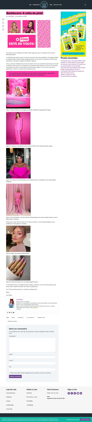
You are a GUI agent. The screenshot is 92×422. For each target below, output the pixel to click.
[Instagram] (11, 312)
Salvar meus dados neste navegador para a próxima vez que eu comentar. (30, 373)
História (29, 393)
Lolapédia (30, 405)
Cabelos (9, 397)
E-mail (11, 360)
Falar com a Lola (52, 393)
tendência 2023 (41, 317)
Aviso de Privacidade (43, 420)
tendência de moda (12, 321)
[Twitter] (9, 312)
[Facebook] (7, 312)
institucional (36, 4)
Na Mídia (30, 401)
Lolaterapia (10, 405)
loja (30, 4)
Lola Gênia (11, 16)
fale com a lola (58, 4)
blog (51, 4)
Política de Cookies (54, 420)
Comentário (12, 336)
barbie (13, 317)
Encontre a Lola (32, 397)
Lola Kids (9, 409)
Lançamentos (10, 393)
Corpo (8, 401)
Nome (11, 354)
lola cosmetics (30, 317)
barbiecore (20, 317)
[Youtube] (13, 312)
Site (10, 366)
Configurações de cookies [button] (72, 419)
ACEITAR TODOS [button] (85, 419)
